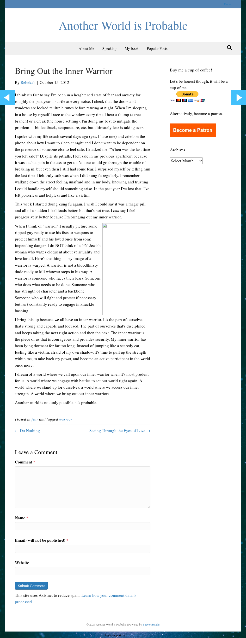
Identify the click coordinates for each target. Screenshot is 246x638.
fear (34, 419)
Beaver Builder (151, 624)
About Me (86, 48)
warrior (65, 419)
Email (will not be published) (41, 540)
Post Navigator (134, 635)
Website (22, 563)
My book (132, 48)
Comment (25, 462)
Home (227, 4)
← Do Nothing (27, 430)
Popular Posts (157, 48)
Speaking (109, 48)
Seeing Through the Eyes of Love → (119, 430)
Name (21, 518)
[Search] (228, 47)
